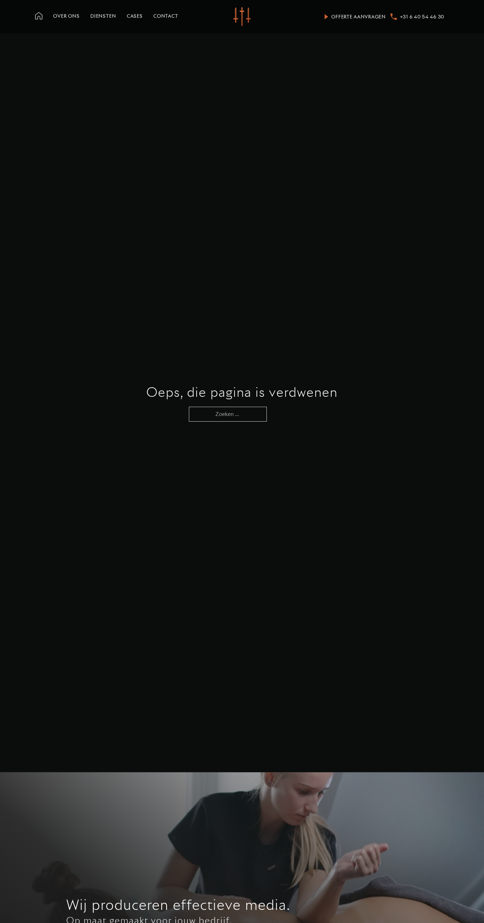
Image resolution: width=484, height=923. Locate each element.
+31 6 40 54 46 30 (422, 17)
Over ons (66, 16)
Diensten (103, 16)
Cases (135, 16)
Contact (165, 16)
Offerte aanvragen (358, 17)
